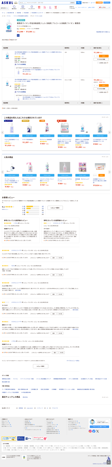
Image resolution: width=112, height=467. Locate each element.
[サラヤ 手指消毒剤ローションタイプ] (12, 127)
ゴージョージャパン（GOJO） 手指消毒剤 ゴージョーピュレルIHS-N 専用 (12, 180)
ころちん (16, 223)
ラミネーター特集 (49, 446)
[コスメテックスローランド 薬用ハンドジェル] (47, 167)
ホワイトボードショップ (59, 446)
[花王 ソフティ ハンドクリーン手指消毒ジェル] (29, 167)
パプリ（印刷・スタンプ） (73, 423)
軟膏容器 (21, 408)
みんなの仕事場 (71, 424)
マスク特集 (88, 448)
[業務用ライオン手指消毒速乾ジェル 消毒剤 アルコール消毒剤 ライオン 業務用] (82, 127)
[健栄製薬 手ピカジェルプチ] (82, 167)
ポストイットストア (31, 450)
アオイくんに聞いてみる (99, 426)
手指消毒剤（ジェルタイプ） (37, 12)
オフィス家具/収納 (73, 378)
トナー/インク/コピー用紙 (27, 378)
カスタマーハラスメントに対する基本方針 (33, 427)
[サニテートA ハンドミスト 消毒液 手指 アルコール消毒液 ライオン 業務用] (65, 127)
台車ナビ (65, 448)
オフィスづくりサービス (43, 450)
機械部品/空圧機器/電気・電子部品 (86, 389)
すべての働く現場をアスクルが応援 (76, 448)
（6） (23, 56)
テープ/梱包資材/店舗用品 (8, 389)
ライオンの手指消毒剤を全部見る (21, 16)
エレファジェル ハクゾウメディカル (65, 179)
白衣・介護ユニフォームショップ (18, 450)
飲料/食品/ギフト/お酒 (101, 378)
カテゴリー (4, 8)
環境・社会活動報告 (29, 424)
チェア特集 (86, 446)
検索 (78, 2)
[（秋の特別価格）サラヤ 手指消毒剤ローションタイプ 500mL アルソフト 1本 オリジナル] (18, 71)
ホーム (3, 12)
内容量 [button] (82, 103)
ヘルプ (93, 2)
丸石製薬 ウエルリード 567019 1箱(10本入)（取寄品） (99, 180)
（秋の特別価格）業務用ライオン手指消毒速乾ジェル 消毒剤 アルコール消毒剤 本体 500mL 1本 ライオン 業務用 (38, 52)
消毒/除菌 (19, 12)
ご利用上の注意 (49, 428)
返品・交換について (6, 426)
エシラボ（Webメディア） (73, 426)
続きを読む (18, 290)
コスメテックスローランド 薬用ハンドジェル (47, 179)
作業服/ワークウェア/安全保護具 (10, 392)
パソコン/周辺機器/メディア (43, 378)
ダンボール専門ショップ (48, 448)
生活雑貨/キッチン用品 (87, 378)
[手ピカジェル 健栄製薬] (47, 127)
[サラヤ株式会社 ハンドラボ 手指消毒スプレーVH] (100, 127)
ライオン (9, 16)
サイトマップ (49, 421)
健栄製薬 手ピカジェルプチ (82, 179)
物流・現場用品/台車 (23, 389)
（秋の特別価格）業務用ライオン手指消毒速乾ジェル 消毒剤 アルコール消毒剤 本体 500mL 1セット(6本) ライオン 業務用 (38, 80)
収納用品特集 (105, 448)
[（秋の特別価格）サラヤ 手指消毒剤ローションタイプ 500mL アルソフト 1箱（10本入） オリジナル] (18, 99)
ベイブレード (40, 408)
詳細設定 (72, 2)
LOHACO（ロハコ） (72, 421)
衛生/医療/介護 (10, 12)
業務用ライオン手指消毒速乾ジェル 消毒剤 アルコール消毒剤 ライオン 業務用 (82, 141)
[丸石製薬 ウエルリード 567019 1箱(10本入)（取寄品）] (100, 167)
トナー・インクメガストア (17, 446)
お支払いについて (6, 424)
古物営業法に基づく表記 (51, 430)
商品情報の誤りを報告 (102, 32)
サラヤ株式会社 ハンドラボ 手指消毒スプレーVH (100, 140)
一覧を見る (25, 397)
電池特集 (32, 446)
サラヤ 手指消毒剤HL (27, 139)
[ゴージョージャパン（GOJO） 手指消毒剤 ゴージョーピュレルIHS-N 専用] (12, 167)
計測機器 (54, 389)
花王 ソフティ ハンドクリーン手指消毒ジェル (29, 179)
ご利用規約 (48, 423)
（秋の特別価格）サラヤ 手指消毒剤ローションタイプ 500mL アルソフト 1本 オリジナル (41, 70)
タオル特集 (39, 448)
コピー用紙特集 (6, 446)
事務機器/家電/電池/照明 (59, 378)
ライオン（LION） (38, 16)
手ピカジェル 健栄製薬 (46, 139)
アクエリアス (55, 408)
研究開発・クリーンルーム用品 (67, 389)
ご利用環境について (50, 426)
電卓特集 (26, 446)
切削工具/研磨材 (45, 389)
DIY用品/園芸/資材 (26, 392)
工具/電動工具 (34, 389)
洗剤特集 (26, 448)
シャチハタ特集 (6, 450)
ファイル (15, 378)
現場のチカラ (58, 448)
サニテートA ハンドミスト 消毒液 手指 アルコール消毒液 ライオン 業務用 (64, 141)
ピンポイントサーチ (54, 450)
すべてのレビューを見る (73, 360)
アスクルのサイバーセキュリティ (32, 429)
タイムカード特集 (39, 446)
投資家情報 (27, 423)
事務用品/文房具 (6, 378)
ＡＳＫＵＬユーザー (58, 223)
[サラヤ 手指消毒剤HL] (29, 127)
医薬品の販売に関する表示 (52, 433)
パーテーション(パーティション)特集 (74, 446)
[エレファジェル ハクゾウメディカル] (65, 167)
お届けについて (5, 423)
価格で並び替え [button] (98, 103)
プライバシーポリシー (51, 424)
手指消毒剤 (26, 12)
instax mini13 (30, 408)
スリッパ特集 (32, 448)
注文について (5, 421)
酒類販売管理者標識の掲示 (52, 431)
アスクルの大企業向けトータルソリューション (77, 429)
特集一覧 (62, 450)
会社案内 (27, 421)
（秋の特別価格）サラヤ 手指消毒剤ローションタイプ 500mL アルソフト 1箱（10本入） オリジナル (41, 98)
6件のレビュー (5, 209)
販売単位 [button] (67, 103)
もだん (13, 265)
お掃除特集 (19, 448)
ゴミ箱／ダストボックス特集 (9, 448)
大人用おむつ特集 (96, 448)
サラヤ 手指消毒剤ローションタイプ (12, 140)
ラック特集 (93, 446)
